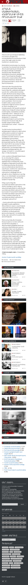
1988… (6, 468)
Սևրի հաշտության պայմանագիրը (15, 470)
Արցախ (11, 547)
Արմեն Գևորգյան (17, 560)
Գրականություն (6, 558)
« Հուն (3, 531)
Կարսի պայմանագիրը (11, 463)
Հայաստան (5, 259)
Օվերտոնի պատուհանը (11, 448)
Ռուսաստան (5, 551)
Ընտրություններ (6, 567)
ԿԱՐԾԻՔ (17, 5)
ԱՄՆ (11, 551)
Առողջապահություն (15, 567)
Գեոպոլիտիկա (17, 551)
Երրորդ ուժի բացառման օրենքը (14, 464)
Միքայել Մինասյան (15, 565)
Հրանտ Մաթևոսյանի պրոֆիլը (11, 257)
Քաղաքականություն (15, 549)
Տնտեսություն (20, 556)
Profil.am (14, 20)
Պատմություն (5, 549)
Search (22, 504)
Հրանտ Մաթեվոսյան (16, 259)
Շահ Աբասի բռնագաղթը (12, 450)
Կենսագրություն (6, 565)
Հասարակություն (18, 547)
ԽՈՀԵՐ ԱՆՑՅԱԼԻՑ (7, 5)
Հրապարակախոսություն (9, 261)
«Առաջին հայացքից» (7, 560)
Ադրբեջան (13, 556)
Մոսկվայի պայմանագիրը (12, 446)
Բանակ (4, 569)
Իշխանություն (5, 556)
